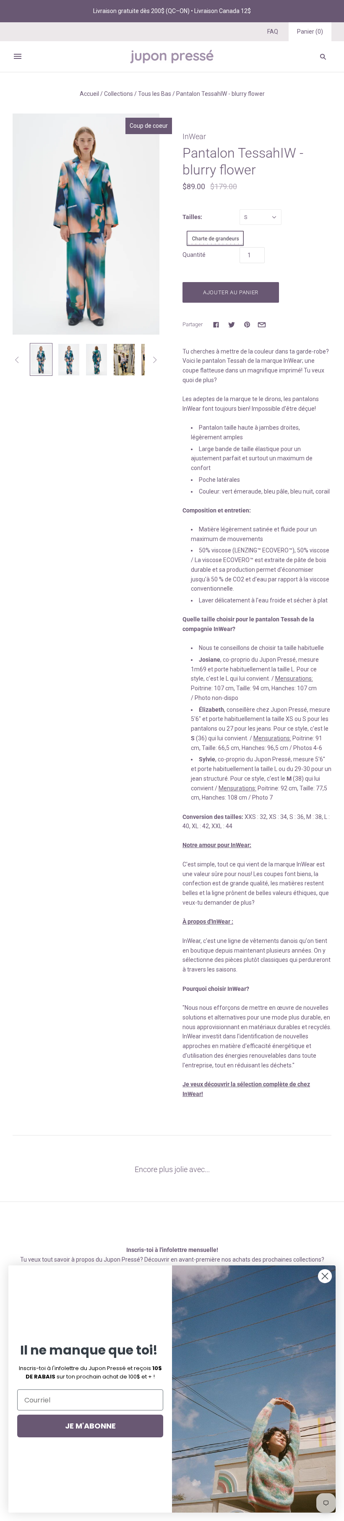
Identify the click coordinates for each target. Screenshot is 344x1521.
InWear (194, 136)
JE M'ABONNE (90, 1426)
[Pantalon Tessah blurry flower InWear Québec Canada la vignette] (68, 359)
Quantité (194, 254)
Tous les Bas (154, 93)
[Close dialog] (325, 1276)
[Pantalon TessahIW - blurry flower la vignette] (124, 359)
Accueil (89, 93)
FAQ (272, 31)
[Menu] (18, 56)
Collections (118, 93)
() (310, 31)
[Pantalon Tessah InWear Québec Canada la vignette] (96, 359)
